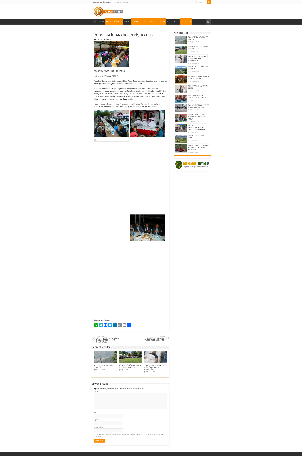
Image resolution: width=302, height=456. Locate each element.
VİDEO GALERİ (172, 22)
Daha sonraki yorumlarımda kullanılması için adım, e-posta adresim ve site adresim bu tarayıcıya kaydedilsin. (128, 435)
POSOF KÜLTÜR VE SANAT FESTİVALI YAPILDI (130, 366)
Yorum (96, 391)
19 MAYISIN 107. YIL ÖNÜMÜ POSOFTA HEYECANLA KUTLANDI (198, 147)
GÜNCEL (135, 22)
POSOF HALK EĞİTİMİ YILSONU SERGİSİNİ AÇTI (155, 338)
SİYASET (152, 22)
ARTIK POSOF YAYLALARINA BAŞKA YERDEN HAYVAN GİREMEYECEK (107, 339)
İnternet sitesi (98, 427)
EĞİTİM (127, 22)
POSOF (109, 22)
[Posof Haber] (108, 11)
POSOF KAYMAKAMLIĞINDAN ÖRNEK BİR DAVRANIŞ (196, 127)
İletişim (125, 2)
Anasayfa (118, 2)
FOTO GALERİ (186, 22)
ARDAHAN (118, 22)
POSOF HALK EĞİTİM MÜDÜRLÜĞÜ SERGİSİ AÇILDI (196, 117)
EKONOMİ (161, 22)
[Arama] (209, 2)
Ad (95, 412)
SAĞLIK (143, 22)
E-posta (96, 420)
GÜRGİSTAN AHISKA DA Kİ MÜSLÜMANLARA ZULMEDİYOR (155, 367)
